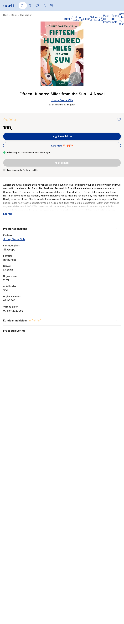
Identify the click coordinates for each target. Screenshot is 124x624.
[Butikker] (30, 5)
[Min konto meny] (44, 5)
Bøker (14, 15)
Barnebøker (25, 15)
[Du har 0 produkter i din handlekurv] (51, 5)
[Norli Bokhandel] (8, 5)
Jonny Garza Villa (62, 100)
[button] (37, 5)
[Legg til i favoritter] (118, 119)
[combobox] (22, 5)
